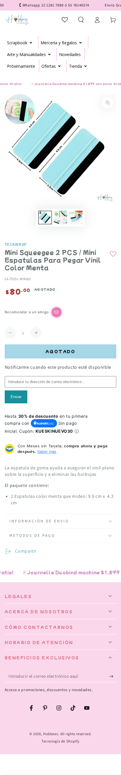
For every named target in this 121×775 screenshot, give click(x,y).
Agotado (60, 351)
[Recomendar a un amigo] (56, 312)
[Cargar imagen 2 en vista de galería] (60, 217)
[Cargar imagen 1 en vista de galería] (45, 217)
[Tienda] (85, 66)
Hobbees (50, 733)
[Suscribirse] (112, 676)
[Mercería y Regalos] (80, 42)
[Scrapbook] (31, 42)
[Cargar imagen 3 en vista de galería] (76, 217)
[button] (81, 19)
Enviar (16, 397)
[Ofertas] (59, 66)
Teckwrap (16, 244)
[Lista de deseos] (65, 19)
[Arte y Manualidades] (49, 54)
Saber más (46, 451)
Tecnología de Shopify (60, 741)
